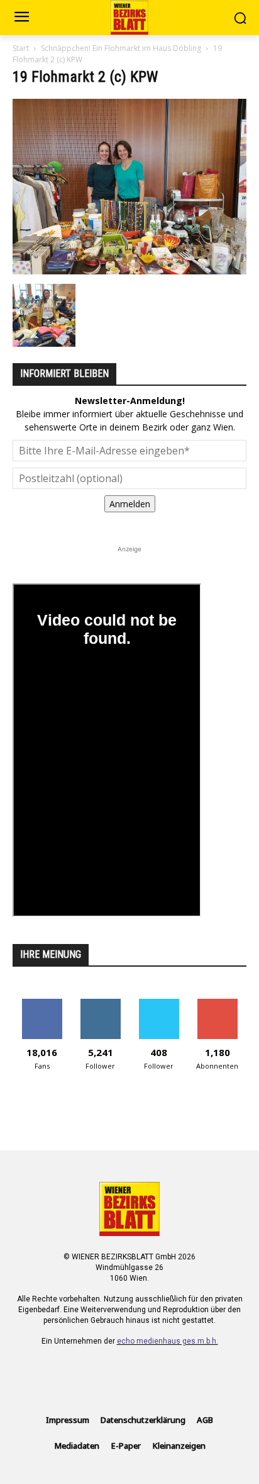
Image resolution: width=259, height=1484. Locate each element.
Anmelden (129, 504)
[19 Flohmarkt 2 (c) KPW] (129, 271)
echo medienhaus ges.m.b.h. (167, 1341)
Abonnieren (217, 1003)
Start (21, 48)
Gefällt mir (41, 1003)
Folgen (100, 1003)
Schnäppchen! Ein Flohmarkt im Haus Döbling (121, 48)
